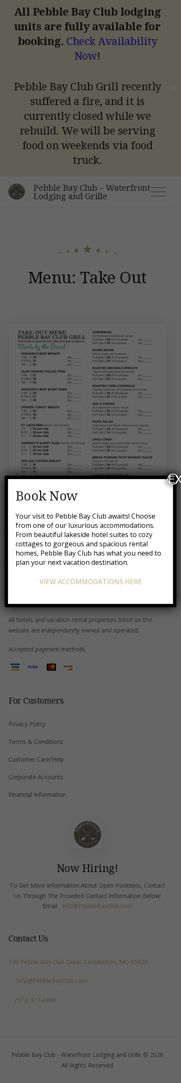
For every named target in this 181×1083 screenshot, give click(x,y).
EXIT (173, 479)
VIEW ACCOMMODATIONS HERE (91, 581)
